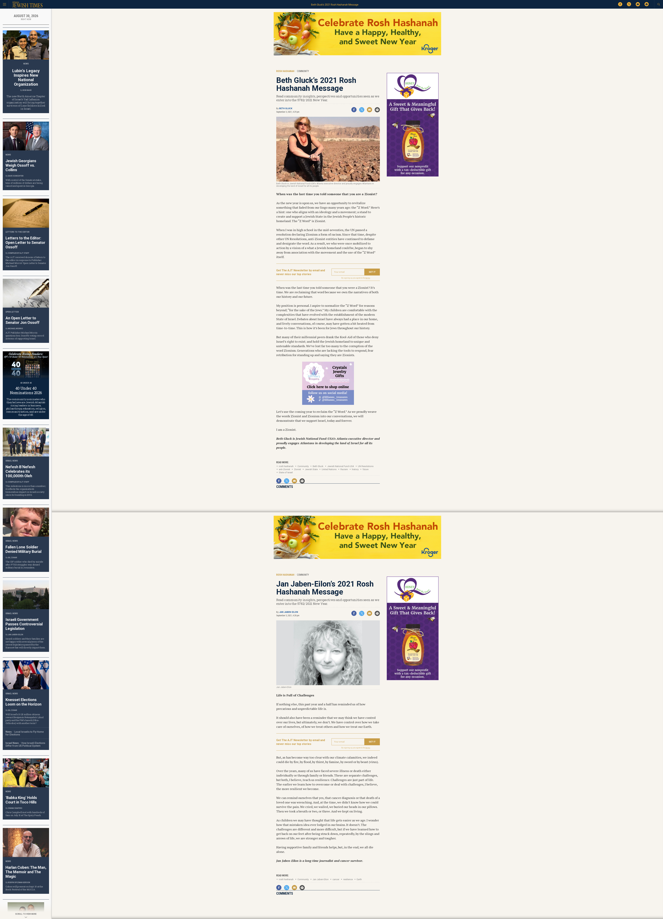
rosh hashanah (286, 466)
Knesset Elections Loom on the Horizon (23, 702)
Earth (359, 879)
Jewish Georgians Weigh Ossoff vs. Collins (21, 165)
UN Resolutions (365, 466)
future (365, 469)
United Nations (329, 469)
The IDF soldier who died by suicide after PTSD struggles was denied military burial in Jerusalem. (24, 564)
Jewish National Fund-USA (340, 466)
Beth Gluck (285, 108)
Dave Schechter (15, 176)
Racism (344, 469)
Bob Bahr (27, 90)
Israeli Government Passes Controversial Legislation (24, 624)
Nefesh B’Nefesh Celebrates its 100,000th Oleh (20, 471)
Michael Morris (15, 329)
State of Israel (286, 472)
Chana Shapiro (15, 808)
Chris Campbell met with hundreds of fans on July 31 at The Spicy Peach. (25, 814)
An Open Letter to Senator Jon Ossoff (23, 320)
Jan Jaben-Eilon (288, 612)
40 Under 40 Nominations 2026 (26, 390)
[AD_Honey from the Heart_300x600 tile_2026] (413, 176)
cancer (336, 879)
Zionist (297, 469)
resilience (348, 879)
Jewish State (311, 469)
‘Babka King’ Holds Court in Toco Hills (21, 800)
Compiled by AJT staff (18, 253)
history (355, 469)
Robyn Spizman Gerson (19, 882)
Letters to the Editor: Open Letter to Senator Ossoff (25, 242)
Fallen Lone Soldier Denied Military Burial (23, 549)
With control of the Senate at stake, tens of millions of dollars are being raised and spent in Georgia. (24, 182)
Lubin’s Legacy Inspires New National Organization (26, 77)
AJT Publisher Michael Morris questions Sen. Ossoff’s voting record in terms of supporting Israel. (25, 335)
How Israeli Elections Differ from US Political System (25, 744)
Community (303, 879)
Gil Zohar (12, 558)
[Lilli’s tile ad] (328, 404)
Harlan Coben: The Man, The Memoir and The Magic (26, 872)
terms (368, 278)
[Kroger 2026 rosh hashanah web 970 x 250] (357, 55)
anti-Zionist (284, 469)
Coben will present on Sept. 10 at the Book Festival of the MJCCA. (24, 888)
